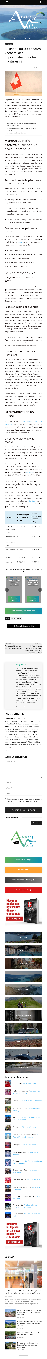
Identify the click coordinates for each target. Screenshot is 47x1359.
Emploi (13, 618)
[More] (24, 634)
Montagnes (23, 989)
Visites (23, 963)
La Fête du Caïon (33, 1180)
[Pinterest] (19, 634)
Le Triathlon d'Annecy (27, 1127)
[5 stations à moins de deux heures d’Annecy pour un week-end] (10, 1345)
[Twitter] (14, 634)
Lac (23, 976)
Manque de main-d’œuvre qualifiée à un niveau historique (21, 125)
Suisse (19, 618)
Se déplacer (24, 1028)
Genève (29, 472)
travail (20, 242)
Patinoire (23, 1067)
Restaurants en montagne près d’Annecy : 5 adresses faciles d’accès (29, 1324)
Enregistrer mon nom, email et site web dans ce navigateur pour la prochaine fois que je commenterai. (23, 801)
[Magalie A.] (11, 685)
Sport (24, 1002)
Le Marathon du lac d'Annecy (31, 1101)
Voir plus (22, 1354)
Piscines (24, 950)
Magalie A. (21, 664)
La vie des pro (8, 44)
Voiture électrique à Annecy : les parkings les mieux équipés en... (23, 1292)
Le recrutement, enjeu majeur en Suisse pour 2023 (21, 129)
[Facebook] (9, 634)
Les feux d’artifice (29, 1145)
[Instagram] (20, 706)
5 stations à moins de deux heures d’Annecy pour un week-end (27, 1345)
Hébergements (23, 1015)
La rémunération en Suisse (16, 133)
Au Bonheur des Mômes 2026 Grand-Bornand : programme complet (29, 1312)
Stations (23, 1054)
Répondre (7, 750)
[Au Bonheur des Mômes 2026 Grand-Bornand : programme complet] (10, 1313)
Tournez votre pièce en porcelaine (14, 583)
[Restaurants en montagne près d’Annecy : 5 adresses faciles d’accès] (10, 1324)
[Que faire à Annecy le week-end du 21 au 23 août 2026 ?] (10, 1335)
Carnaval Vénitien (29, 1083)
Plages (23, 937)
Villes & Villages (23, 1041)
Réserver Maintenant (14, 599)
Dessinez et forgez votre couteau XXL (33, 583)
